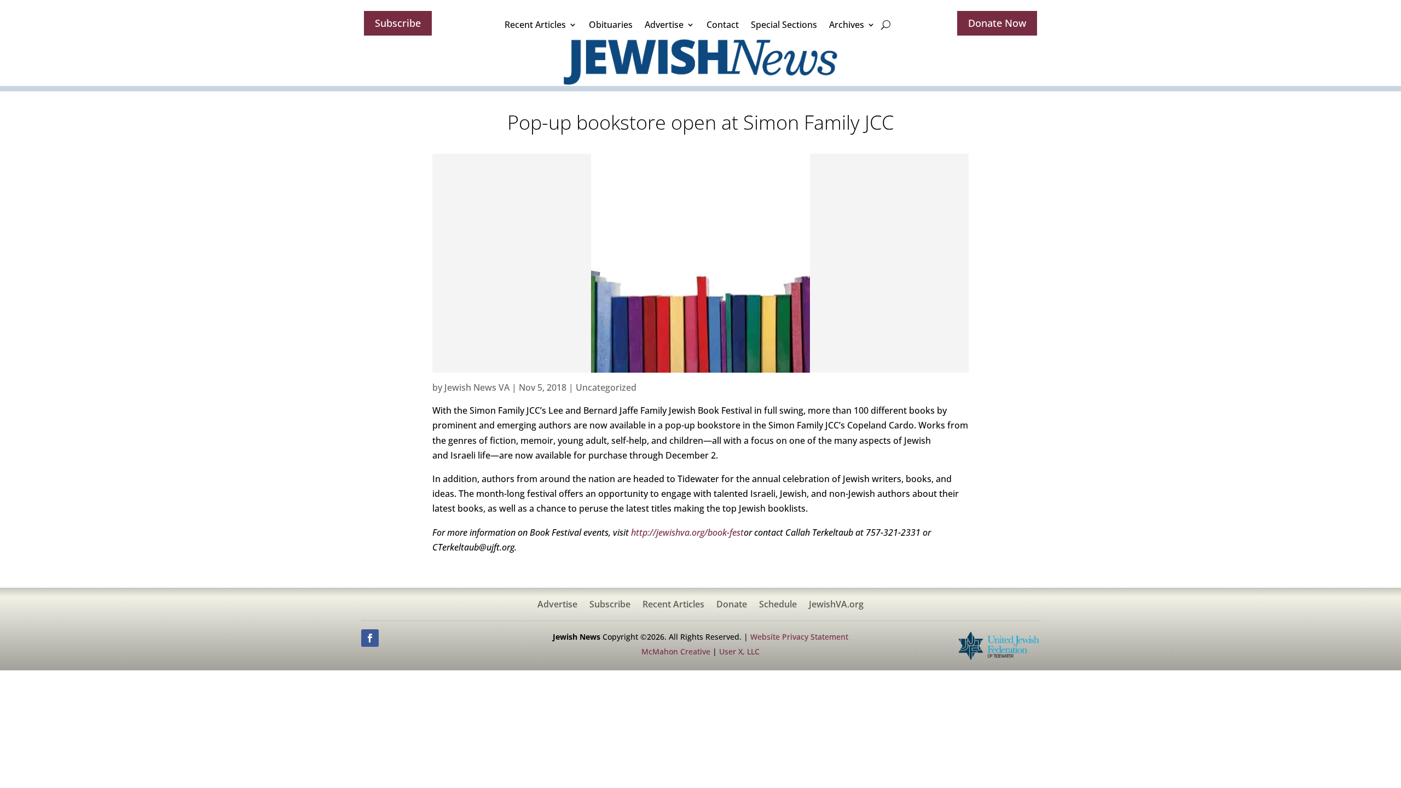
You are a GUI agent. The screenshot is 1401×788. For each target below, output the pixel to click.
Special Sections (784, 25)
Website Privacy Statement (799, 636)
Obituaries (611, 25)
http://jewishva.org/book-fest (687, 532)
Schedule (778, 605)
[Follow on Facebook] (370, 638)
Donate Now (997, 23)
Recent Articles (535, 25)
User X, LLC (739, 651)
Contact (723, 25)
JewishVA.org (836, 605)
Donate (731, 605)
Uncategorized (606, 387)
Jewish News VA (477, 387)
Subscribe (398, 23)
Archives (846, 25)
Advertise (664, 25)
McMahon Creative (675, 651)
